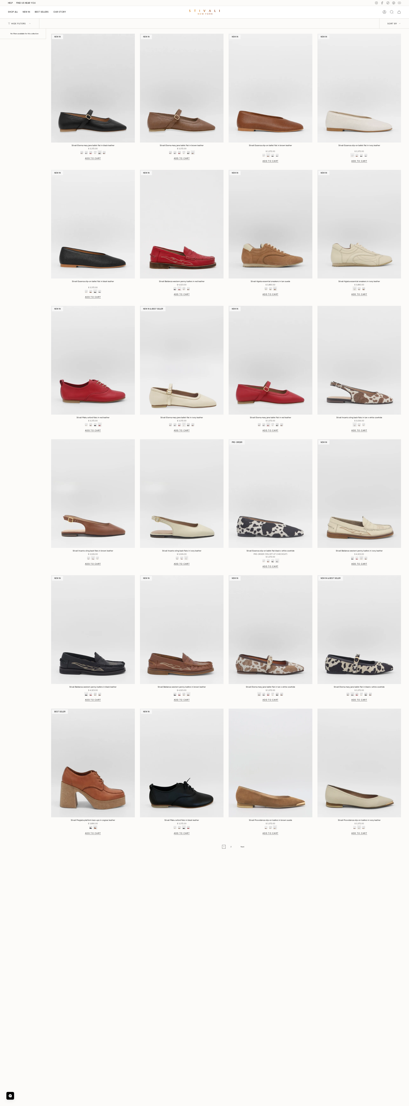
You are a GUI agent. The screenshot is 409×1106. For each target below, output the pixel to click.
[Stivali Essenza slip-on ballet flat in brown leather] (270, 88)
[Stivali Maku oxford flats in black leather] (182, 763)
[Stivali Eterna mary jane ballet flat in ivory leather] (182, 360)
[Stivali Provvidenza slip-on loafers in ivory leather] (359, 763)
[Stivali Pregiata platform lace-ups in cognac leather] (93, 763)
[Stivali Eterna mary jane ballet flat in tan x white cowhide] (270, 629)
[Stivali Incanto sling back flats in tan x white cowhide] (359, 360)
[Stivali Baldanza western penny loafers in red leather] (182, 224)
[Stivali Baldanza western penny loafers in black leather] (93, 629)
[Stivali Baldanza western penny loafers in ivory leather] (359, 493)
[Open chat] (10, 1096)
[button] (13, 12)
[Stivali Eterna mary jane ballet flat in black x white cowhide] (359, 629)
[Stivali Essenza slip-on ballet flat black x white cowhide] (270, 493)
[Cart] (399, 12)
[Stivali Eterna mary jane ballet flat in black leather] (93, 88)
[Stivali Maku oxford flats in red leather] (93, 360)
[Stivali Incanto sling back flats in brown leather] (93, 493)
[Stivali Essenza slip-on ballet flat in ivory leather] (359, 88)
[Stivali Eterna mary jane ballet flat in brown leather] (182, 88)
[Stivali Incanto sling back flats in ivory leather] (182, 493)
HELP (10, 2)
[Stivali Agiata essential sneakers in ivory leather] (359, 224)
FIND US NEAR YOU (26, 2)
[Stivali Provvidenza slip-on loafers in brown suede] (270, 763)
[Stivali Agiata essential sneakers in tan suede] (270, 224)
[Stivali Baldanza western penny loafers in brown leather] (182, 629)
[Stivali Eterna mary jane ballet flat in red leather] (270, 360)
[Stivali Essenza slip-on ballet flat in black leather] (93, 224)
